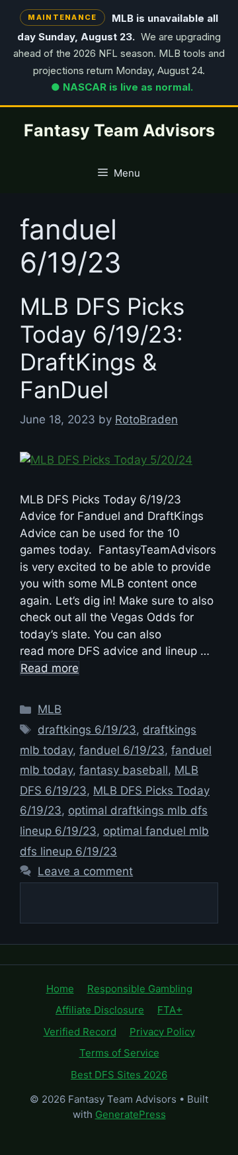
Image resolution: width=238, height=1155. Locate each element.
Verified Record (80, 1031)
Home (60, 988)
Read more (49, 668)
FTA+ (169, 1010)
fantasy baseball (123, 770)
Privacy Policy (162, 1031)
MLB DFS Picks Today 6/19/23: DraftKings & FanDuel (102, 348)
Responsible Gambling (139, 988)
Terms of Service (119, 1053)
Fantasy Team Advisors (119, 130)
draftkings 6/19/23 (87, 729)
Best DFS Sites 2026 (119, 1074)
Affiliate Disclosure (100, 1010)
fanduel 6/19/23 (122, 750)
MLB (49, 709)
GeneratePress (130, 1114)
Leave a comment (85, 871)
